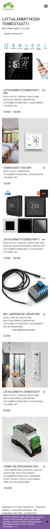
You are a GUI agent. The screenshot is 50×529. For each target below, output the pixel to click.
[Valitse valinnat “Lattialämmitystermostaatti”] (44, 239)
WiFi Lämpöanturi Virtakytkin (21, 314)
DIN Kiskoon (27, 470)
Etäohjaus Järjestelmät (28, 97)
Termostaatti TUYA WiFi (17, 167)
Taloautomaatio (36, 103)
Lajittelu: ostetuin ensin (13, 33)
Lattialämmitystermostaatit (15, 103)
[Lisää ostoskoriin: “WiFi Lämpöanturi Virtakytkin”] (45, 314)
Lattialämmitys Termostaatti (21, 391)
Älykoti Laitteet (10, 97)
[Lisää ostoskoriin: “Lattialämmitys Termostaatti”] (45, 392)
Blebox (6, 318)
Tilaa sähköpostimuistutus (23, 330)
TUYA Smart (8, 106)
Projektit (15, 479)
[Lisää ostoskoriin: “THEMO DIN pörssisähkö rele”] (45, 466)
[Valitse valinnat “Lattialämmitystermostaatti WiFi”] (44, 90)
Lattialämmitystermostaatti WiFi (21, 92)
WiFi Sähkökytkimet (15, 327)
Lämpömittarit (29, 100)
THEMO (6, 482)
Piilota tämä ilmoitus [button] (47, 521)
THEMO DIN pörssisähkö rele (21, 466)
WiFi (15, 106)
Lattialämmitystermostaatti (21, 239)
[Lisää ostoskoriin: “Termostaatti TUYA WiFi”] (45, 168)
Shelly (22, 479)
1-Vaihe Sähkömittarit (12, 470)
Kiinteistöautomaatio (12, 100)
